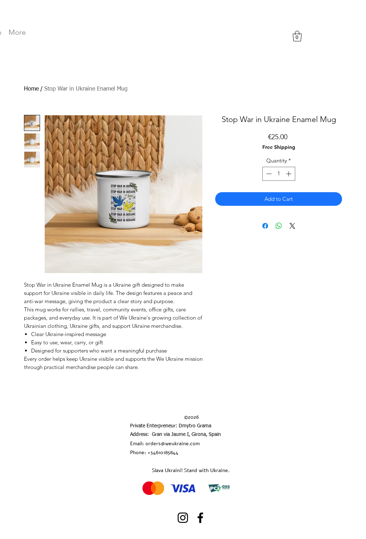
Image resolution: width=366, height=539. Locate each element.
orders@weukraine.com (172, 443)
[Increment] (289, 173)
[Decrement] (268, 173)
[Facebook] (200, 518)
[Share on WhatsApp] (278, 226)
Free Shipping (278, 147)
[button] (297, 36)
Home (31, 89)
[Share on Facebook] (265, 226)
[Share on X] (292, 226)
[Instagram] (183, 518)
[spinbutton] (279, 173)
